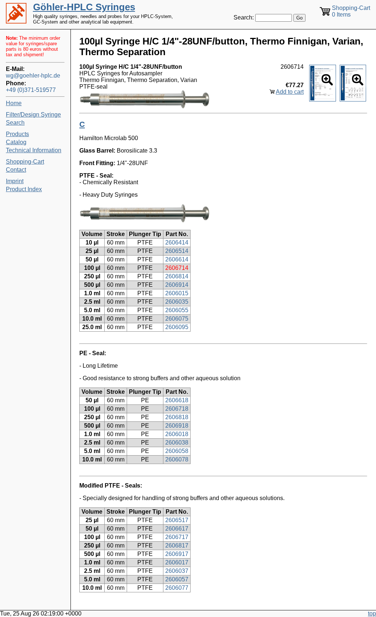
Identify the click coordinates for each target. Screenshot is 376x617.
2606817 (176, 545)
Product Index (24, 189)
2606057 (176, 579)
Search (15, 123)
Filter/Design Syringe (33, 114)
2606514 (176, 251)
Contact (16, 170)
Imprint (15, 181)
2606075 (176, 318)
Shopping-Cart (25, 161)
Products (17, 134)
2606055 (176, 310)
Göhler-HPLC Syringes (84, 7)
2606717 (176, 537)
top (372, 613)
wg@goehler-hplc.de (33, 75)
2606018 (176, 434)
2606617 (176, 528)
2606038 (176, 442)
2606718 (176, 409)
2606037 (176, 571)
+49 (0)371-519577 (31, 90)
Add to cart (290, 92)
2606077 (176, 588)
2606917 (176, 554)
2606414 (176, 242)
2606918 (176, 425)
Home (14, 103)
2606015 (176, 293)
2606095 (176, 327)
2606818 (176, 417)
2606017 (176, 562)
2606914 (176, 285)
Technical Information (33, 150)
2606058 (176, 451)
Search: (244, 17)
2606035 (176, 302)
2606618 (176, 400)
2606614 (176, 259)
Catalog (16, 142)
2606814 (176, 276)
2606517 (176, 520)
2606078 (176, 459)
